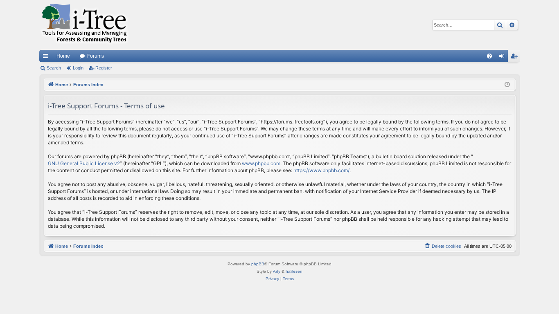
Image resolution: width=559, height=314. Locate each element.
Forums (95, 56)
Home (63, 56)
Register (103, 67)
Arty (276, 271)
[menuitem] (489, 56)
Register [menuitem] (515, 57)
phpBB (257, 264)
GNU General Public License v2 (84, 163)
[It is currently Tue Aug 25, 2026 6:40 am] (507, 85)
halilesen (294, 271)
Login (78, 67)
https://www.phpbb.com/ (321, 170)
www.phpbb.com (261, 163)
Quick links (47, 57)
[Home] (84, 25)
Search (54, 67)
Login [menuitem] (503, 57)
